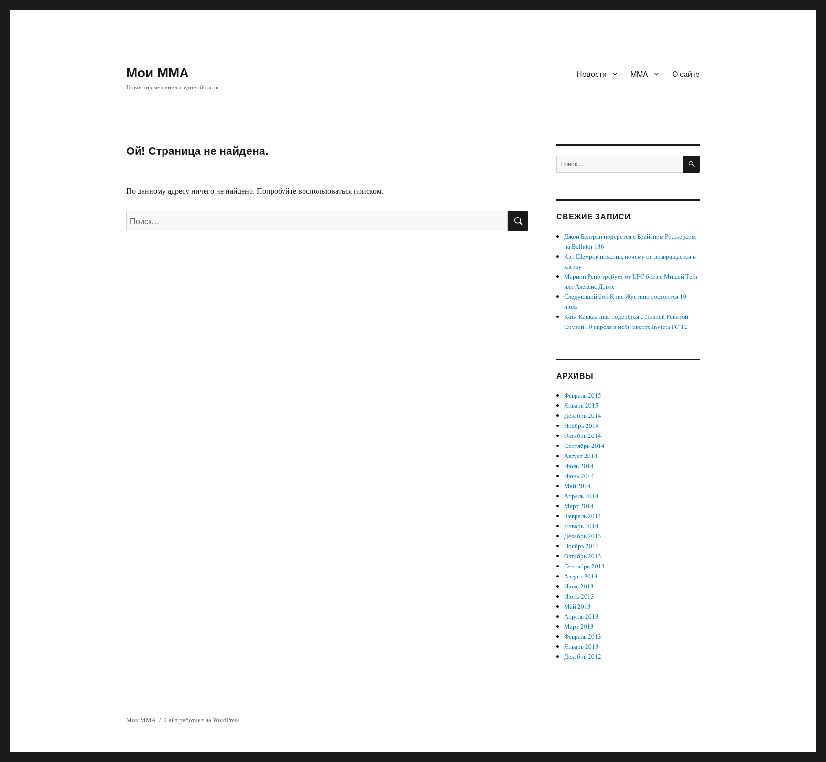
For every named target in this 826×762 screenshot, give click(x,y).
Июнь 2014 (579, 475)
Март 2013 (579, 626)
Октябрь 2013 (582, 556)
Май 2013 (577, 606)
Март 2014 (579, 505)
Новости (591, 73)
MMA (639, 73)
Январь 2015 (581, 405)
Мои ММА (157, 72)
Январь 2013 (581, 646)
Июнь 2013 (579, 596)
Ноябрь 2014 (581, 425)
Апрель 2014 (581, 495)
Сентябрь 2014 (584, 445)
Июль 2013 (579, 586)
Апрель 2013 (581, 616)
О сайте (686, 73)
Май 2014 (577, 485)
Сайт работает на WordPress (201, 720)
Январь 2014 (581, 526)
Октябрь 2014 (582, 435)
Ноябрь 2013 (581, 546)
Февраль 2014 (582, 516)
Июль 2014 (579, 465)
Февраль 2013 (582, 636)
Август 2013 (581, 576)
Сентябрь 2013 (584, 566)
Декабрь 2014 (582, 415)
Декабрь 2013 (582, 536)
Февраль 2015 (582, 395)
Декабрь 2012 (582, 656)
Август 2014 (581, 455)
